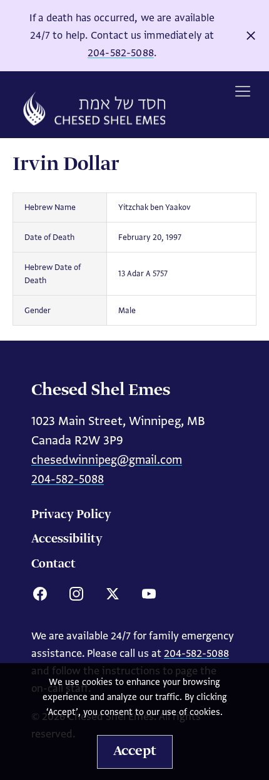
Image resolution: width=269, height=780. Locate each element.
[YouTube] (149, 593)
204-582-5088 (121, 53)
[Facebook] (40, 593)
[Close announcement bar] (251, 35)
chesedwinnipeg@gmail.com (106, 460)
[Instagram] (76, 593)
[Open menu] (242, 91)
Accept (134, 751)
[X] (112, 593)
